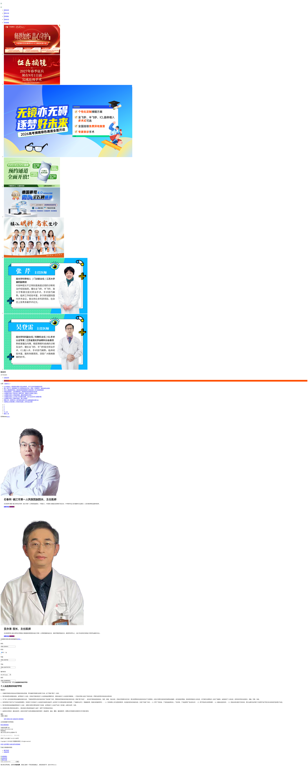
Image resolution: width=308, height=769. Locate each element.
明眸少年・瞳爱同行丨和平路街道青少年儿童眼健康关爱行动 (21, 400)
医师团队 (6, 16)
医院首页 (6, 10)
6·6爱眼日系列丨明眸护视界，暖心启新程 (15, 398)
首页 (5, 719)
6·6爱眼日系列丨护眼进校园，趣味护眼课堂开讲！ (18, 395)
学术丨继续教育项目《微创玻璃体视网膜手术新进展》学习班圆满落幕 (24, 390)
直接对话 (6, 19)
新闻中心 (7, 383)
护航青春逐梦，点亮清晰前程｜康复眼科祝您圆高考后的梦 (20, 391)
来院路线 (6, 22)
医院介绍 (6, 13)
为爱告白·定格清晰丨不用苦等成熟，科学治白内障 (18, 401)
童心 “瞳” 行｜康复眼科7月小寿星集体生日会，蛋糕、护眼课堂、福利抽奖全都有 (27, 388)
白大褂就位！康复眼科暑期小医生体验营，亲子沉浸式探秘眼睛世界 (23, 386)
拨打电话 (6, 750)
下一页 (6, 412)
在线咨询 (15, 719)
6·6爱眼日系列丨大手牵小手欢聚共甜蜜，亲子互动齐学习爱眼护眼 (22, 396)
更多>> (19, 639)
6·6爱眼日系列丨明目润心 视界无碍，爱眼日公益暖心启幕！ (21, 393)
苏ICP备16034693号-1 (7, 735)
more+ (8, 416)
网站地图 (16, 735)
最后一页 (6, 413)
